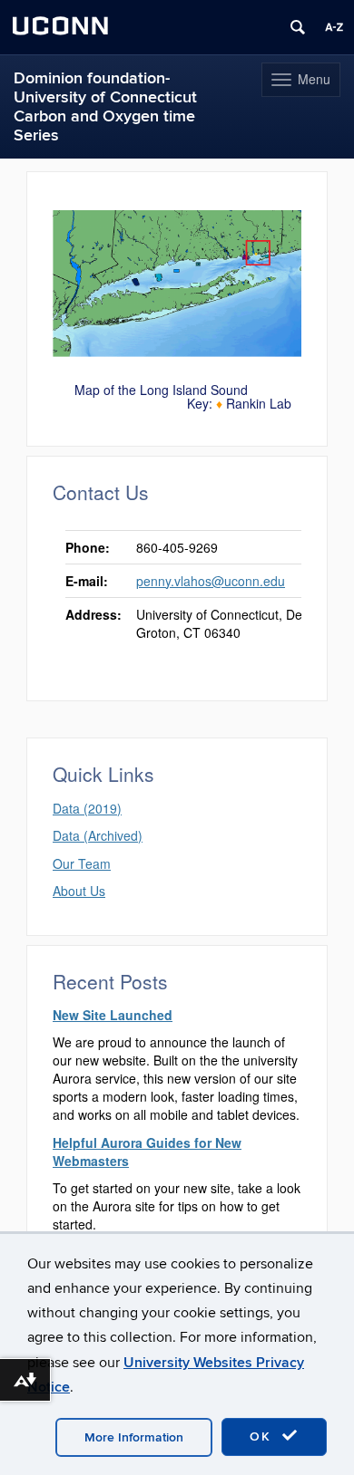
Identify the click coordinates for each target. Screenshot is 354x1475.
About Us (79, 891)
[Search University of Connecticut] (297, 27)
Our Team (82, 863)
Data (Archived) (98, 835)
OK (263, 1436)
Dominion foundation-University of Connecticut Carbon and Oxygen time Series (105, 107)
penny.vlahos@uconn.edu (210, 581)
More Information (133, 1437)
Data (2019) (87, 808)
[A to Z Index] (334, 27)
